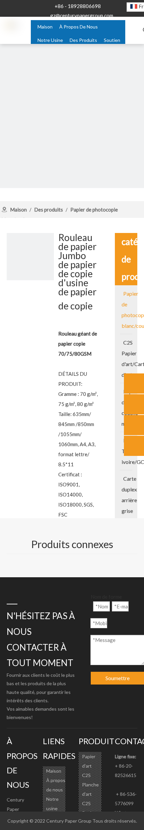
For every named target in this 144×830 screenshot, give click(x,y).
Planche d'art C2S (90, 794)
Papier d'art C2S (88, 766)
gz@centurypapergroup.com (81, 15)
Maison (53, 771)
